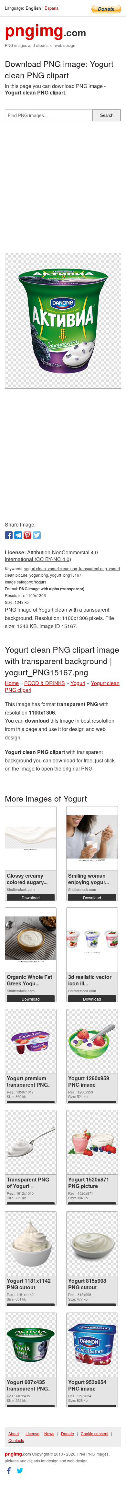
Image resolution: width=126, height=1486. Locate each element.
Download (31, 897)
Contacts (16, 1440)
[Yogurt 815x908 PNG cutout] (92, 1243)
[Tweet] (37, 535)
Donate (67, 1433)
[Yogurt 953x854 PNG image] (92, 1345)
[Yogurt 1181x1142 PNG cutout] (31, 1243)
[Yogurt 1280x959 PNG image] (92, 1041)
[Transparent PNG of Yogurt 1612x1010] (31, 1142)
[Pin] (27, 535)
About (13, 1433)
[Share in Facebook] (9, 535)
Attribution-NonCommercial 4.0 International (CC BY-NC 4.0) (51, 556)
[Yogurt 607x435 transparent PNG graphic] (31, 1345)
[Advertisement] (63, 190)
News (49, 1433)
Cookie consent (94, 1433)
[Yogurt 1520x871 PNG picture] (92, 1142)
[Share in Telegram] (18, 535)
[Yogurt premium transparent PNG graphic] (31, 1041)
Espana (51, 8)
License (32, 1433)
